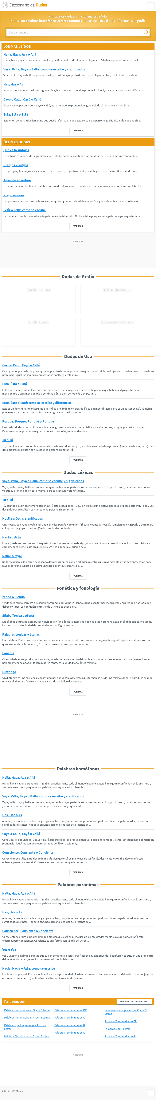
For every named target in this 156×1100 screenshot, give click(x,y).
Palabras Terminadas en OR (70, 1010)
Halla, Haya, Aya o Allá (19, 54)
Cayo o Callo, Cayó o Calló (22, 99)
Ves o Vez (9, 949)
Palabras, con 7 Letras (117, 1029)
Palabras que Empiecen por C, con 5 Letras (125, 1012)
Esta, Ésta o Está (15, 114)
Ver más (78, 130)
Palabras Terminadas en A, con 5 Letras (27, 1017)
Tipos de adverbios (17, 180)
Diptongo (9, 672)
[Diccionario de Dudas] (24, 5)
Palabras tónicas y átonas (21, 634)
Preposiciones (13, 195)
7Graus (19, 1091)
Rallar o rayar (12, 556)
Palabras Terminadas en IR (120, 1036)
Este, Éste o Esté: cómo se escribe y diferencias (37, 402)
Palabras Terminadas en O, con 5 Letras (27, 1010)
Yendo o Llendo (13, 597)
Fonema (8, 653)
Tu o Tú (7, 440)
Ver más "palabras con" (134, 1001)
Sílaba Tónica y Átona (18, 615)
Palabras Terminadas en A (69, 1017)
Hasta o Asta (11, 537)
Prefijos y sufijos (15, 165)
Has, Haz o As (13, 84)
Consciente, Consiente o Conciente (27, 852)
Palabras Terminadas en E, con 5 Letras (27, 1036)
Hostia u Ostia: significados (22, 518)
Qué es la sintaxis (16, 150)
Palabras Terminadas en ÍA (69, 1025)
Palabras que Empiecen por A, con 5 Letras (25, 1027)
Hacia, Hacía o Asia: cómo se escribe (28, 968)
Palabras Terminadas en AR (70, 1032)
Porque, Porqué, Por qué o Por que (28, 421)
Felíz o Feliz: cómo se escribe (24, 210)
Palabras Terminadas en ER (121, 1021)
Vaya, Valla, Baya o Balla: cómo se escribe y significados (44, 69)
